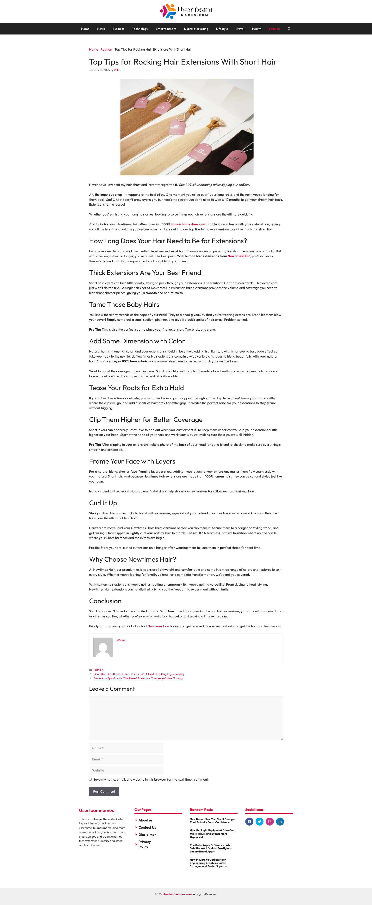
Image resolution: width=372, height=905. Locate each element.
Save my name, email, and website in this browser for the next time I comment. (151, 779)
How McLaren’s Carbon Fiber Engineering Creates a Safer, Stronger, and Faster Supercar (209, 863)
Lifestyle (222, 29)
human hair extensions (188, 224)
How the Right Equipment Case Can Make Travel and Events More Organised (212, 834)
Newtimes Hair (239, 256)
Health (256, 29)
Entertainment (166, 29)
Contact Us (147, 827)
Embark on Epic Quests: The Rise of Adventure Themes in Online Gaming (138, 678)
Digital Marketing (196, 29)
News (101, 29)
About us (145, 820)
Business (118, 29)
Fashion (274, 29)
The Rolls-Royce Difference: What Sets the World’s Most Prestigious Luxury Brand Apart (211, 848)
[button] (289, 28)
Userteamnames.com (177, 894)
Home (85, 29)
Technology (140, 29)
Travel (240, 29)
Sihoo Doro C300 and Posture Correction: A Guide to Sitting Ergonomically (139, 674)
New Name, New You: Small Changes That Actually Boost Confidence (212, 820)
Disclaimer (147, 834)
